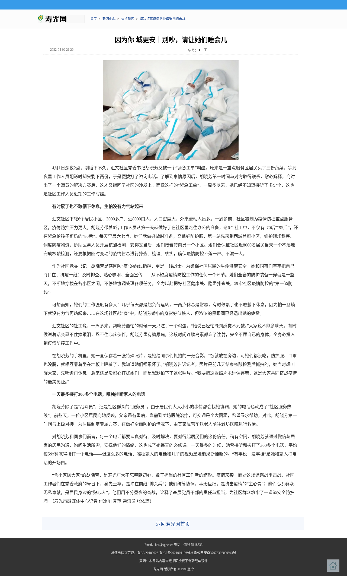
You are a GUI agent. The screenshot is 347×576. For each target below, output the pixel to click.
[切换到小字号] (200, 50)
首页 (93, 19)
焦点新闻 (127, 19)
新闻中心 (108, 19)
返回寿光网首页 (173, 524)
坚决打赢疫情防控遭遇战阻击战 (162, 19)
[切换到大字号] (205, 49)
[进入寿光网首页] (333, 565)
